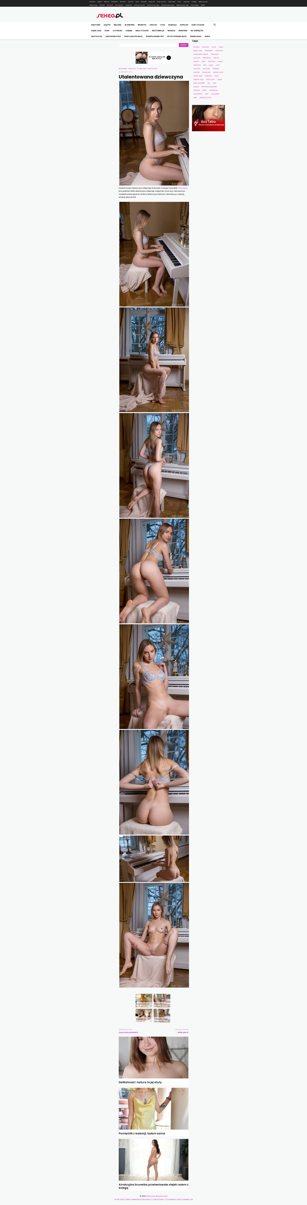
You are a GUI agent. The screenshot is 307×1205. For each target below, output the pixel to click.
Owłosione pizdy (139, 5)
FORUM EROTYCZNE (149, 1199)
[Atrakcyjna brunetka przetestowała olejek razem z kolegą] (153, 1160)
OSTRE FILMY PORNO (122, 1199)
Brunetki (123, 2)
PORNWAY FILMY (174, 1199)
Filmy (179, 2)
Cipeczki (130, 2)
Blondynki (114, 2)
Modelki (102, 5)
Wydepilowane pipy (168, 5)
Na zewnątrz (119, 5)
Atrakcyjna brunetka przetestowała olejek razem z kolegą (153, 1186)
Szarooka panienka (128, 1032)
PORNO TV (162, 1199)
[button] (215, 25)
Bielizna (106, 2)
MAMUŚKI (135, 1199)
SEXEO (203, 5)
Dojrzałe (144, 2)
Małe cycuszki (203, 2)
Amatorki (92, 2)
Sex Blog (156, 1196)
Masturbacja (93, 5)
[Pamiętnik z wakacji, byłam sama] (153, 1109)
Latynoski (186, 2)
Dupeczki (152, 2)
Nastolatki (129, 5)
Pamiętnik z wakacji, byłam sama (142, 1133)
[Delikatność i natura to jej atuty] (153, 1058)
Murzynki (110, 5)
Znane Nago (195, 5)
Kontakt (164, 1196)
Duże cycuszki (161, 2)
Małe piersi (183, 1032)
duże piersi (182, 188)
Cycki (137, 2)
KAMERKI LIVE (188, 1199)
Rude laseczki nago (153, 5)
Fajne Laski (171, 2)
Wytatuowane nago (182, 5)
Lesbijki (194, 2)
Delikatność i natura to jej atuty (140, 1082)
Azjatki (100, 2)
